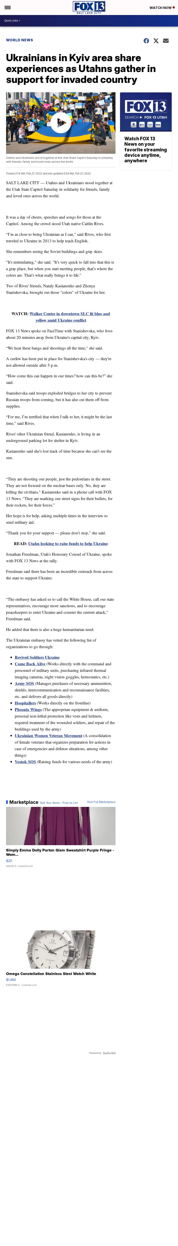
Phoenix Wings (28, 709)
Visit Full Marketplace (101, 802)
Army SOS (24, 683)
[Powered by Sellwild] (109, 1053)
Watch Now (161, 8)
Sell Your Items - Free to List (59, 802)
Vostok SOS (25, 761)
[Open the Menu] (7, 7)
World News (19, 40)
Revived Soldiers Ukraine (37, 657)
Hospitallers (25, 703)
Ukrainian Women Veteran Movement (48, 735)
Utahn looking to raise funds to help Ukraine (68, 543)
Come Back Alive (30, 664)
